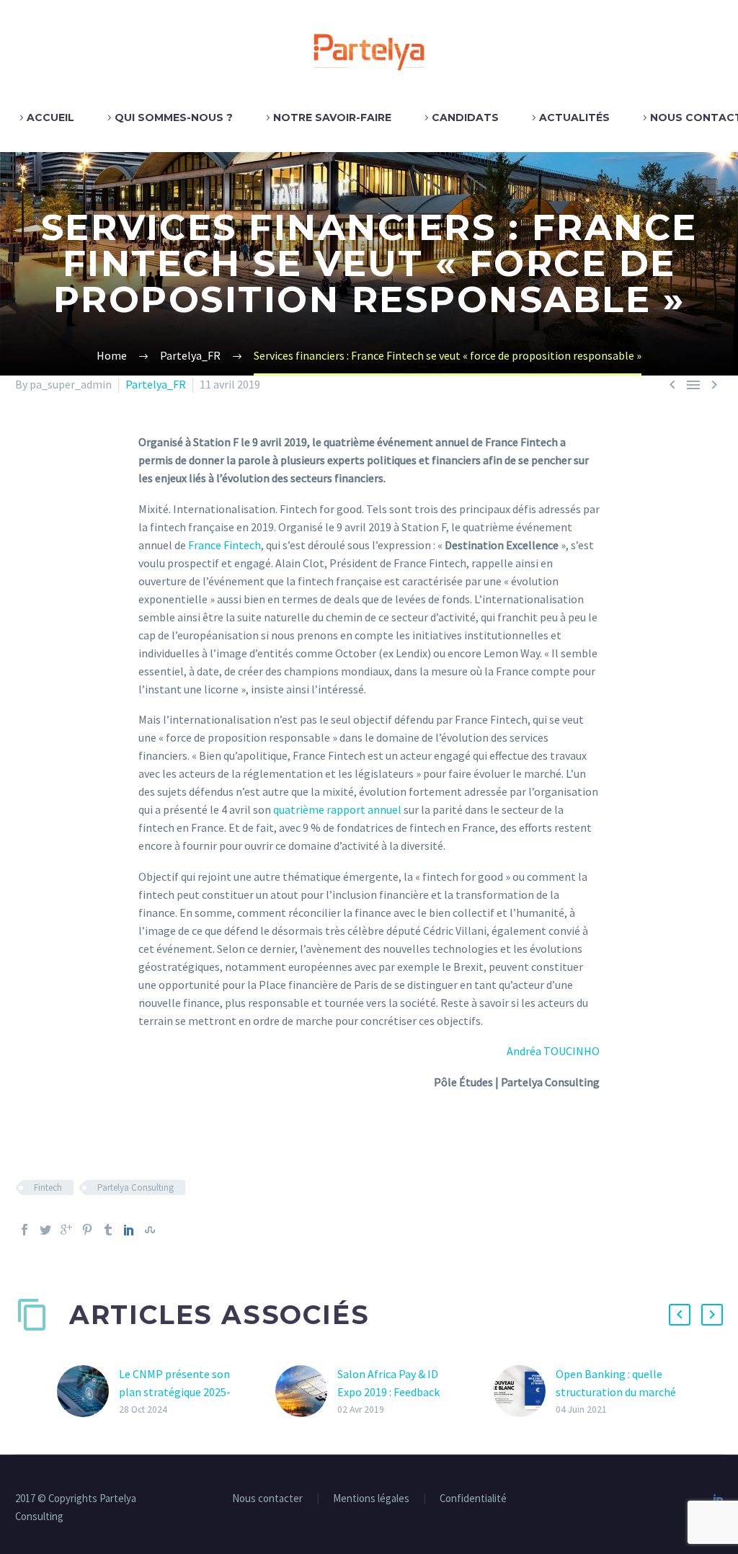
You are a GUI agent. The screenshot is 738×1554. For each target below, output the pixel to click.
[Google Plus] (66, 1229)
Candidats (465, 117)
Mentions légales (371, 1498)
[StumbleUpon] (150, 1229)
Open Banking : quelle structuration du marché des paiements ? (616, 1392)
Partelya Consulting (135, 1187)
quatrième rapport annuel (337, 809)
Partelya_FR (155, 384)
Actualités (574, 117)
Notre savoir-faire (332, 117)
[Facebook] (24, 1229)
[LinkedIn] (129, 1229)
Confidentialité (473, 1498)
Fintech (48, 1187)
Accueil (50, 117)
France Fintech (224, 545)
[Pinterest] (87, 1229)
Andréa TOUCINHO (553, 1051)
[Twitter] (45, 1229)
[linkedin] (718, 1499)
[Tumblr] (108, 1229)
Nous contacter (267, 1498)
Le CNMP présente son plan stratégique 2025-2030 (175, 1392)
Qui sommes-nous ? (174, 117)
